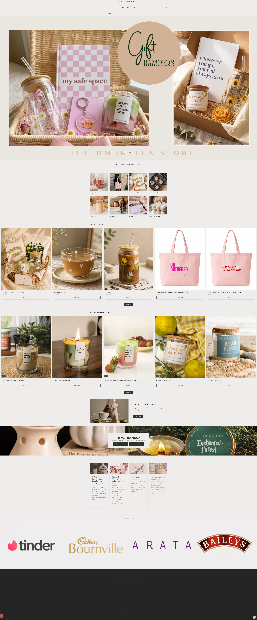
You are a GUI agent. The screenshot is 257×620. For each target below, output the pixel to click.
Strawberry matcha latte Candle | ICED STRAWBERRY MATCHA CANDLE (121, 380)
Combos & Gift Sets (155, 193)
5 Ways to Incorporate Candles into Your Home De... (98, 479)
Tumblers (93, 216)
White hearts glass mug (59, 292)
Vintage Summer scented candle (163, 380)
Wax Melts (132, 216)
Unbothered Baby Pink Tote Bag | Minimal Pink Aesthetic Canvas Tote (172, 292)
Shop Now (128, 152)
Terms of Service (94, 597)
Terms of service (127, 616)
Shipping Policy (93, 594)
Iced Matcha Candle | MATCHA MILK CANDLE (64, 380)
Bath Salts (135, 476)
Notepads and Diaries (135, 193)
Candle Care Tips (158, 476)
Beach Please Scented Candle (214, 380)
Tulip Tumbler (108, 292)
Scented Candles (120, 443)
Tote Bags (112, 193)
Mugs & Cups (94, 193)
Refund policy (93, 599)
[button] (91, 7)
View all (128, 304)
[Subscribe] (139, 583)
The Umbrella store (97, 616)
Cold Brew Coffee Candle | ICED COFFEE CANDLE (14, 380)
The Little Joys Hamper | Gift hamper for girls (13, 292)
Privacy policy (120, 616)
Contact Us (92, 602)
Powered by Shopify (105, 616)
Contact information (143, 616)
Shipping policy (135, 616)
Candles (111, 216)
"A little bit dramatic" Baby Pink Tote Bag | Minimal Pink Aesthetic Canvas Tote (225, 292)
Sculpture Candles (154, 216)
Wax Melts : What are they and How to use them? (118, 479)
